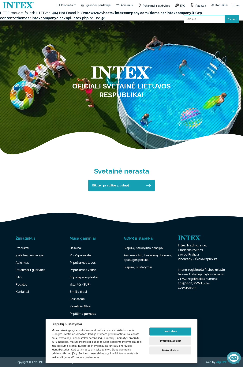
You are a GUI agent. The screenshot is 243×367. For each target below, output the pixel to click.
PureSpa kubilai (80, 255)
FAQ (182, 5)
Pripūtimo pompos (83, 314)
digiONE (221, 362)
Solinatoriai (77, 299)
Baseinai (75, 248)
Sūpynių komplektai (84, 277)
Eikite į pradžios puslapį (110, 185)
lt (233, 5)
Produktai (67, 5)
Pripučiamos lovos (83, 262)
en (238, 5)
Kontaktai (221, 5)
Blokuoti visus (170, 350)
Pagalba (200, 5)
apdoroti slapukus (102, 330)
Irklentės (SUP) (80, 284)
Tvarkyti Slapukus (170, 340)
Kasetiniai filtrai (80, 306)
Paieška (232, 19)
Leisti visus (170, 331)
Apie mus (126, 5)
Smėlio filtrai (78, 292)
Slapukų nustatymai (138, 267)
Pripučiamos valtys (83, 270)
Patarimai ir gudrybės (156, 5)
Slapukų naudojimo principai (143, 248)
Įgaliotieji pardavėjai (98, 5)
